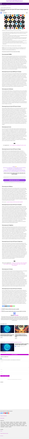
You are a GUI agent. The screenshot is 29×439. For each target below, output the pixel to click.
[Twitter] (2, 413)
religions (20, 424)
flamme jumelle (11, 423)
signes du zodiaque (3, 425)
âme (26, 425)
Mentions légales (2, 418)
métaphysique (24, 423)
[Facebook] (1, 413)
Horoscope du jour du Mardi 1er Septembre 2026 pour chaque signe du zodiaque (7, 335)
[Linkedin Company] (7, 413)
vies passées (23, 425)
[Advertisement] (6, 389)
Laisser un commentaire (14, 354)
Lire (1, 337)
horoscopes (20, 423)
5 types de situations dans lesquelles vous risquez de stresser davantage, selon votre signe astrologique (15, 264)
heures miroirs (16, 423)
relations (17, 424)
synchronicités (11, 425)
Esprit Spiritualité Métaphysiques (14, 1)
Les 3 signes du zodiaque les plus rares (18, 145)
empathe (5, 423)
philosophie (6, 424)
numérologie (2, 424)
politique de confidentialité (16, 182)
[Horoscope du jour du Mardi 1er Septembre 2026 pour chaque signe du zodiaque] (7, 329)
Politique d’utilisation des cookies (4, 433)
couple (2, 423)
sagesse (24, 424)
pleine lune (10, 424)
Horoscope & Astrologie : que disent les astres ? (14, 342)
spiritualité (8, 425)
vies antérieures (18, 425)
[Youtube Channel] (8, 413)
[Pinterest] (5, 413)
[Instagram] (4, 413)
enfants (8, 423)
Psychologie (14, 424)
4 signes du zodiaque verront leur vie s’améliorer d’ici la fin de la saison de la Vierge (21, 335)
